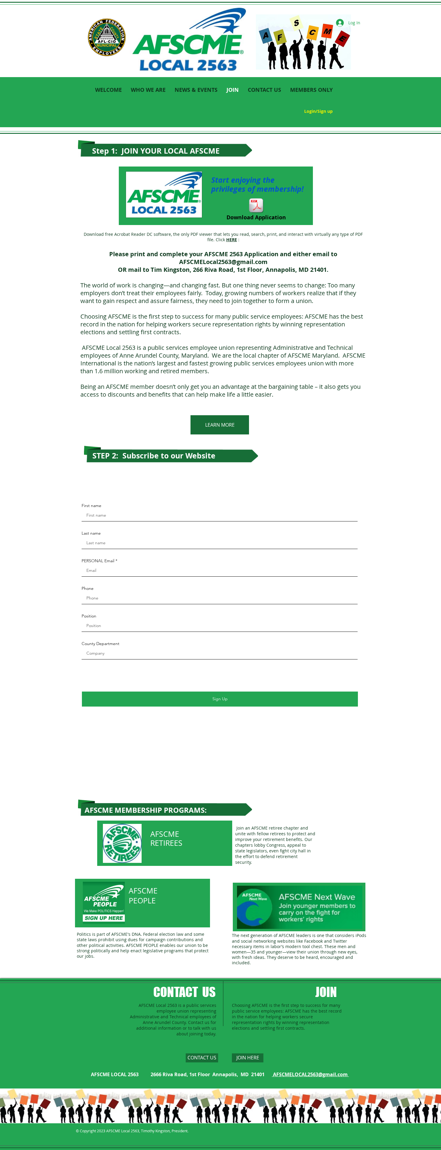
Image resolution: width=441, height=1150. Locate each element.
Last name (91, 533)
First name (91, 505)
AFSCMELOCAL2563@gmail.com (310, 1074)
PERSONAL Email (98, 561)
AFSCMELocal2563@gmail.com (223, 262)
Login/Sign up (318, 111)
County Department (100, 643)
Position (89, 616)
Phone (88, 588)
